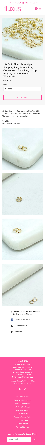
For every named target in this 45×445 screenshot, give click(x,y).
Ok (35, 439)
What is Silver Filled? (22, 407)
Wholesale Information (22, 400)
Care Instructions (22, 410)
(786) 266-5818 (27, 377)
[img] (20, 389)
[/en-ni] (14, 9)
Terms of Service (22, 427)
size (5, 84)
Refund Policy (22, 414)
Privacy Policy (22, 424)
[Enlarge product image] (22, 39)
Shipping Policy (22, 420)
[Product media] (22, 149)
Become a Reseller (22, 397)
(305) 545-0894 (15, 3)
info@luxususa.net (31, 3)
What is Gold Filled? (22, 403)
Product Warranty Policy (22, 417)
